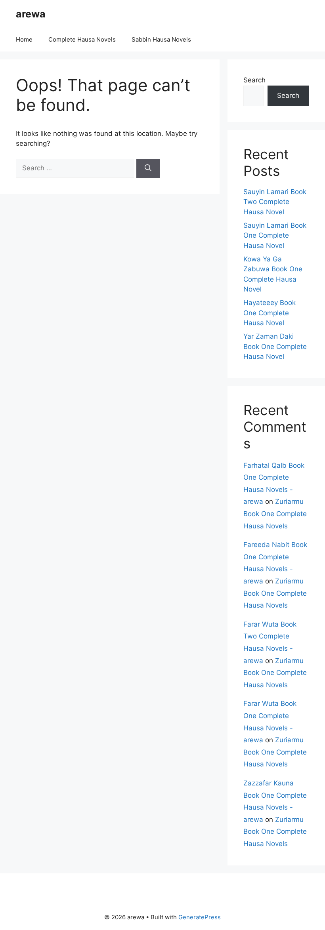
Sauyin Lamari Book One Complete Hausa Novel (274, 235)
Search (254, 80)
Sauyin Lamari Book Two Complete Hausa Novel (274, 202)
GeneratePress (199, 917)
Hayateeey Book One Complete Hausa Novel (269, 313)
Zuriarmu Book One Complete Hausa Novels (275, 513)
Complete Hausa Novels (82, 39)
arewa (31, 14)
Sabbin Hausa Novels (161, 39)
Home (24, 39)
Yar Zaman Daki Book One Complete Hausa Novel (275, 346)
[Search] (148, 168)
